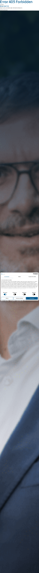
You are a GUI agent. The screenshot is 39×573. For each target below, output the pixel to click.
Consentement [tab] (6, 276)
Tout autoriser (32, 298)
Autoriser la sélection (19, 298)
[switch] (14, 294)
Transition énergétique (15, 3)
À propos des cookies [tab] (32, 276)
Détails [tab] (19, 276)
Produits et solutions (23, 3)
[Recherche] (13, 1)
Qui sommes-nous (34, 3)
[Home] (5, 3)
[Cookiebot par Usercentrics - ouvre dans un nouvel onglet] (34, 274)
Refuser (7, 298)
